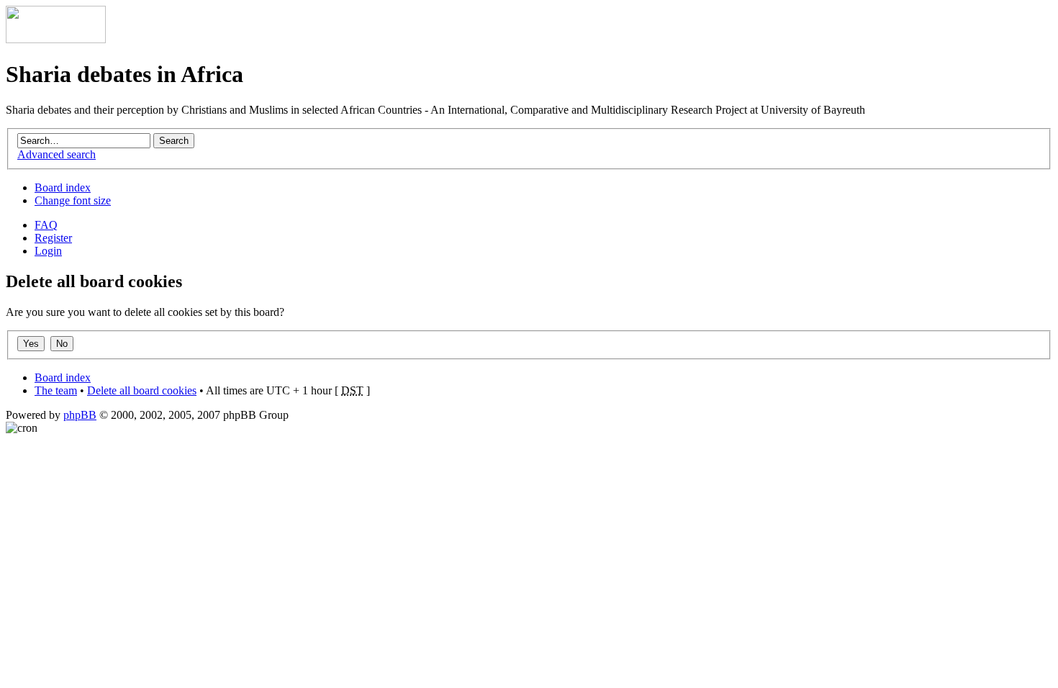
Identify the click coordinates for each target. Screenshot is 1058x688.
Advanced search (56, 154)
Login (48, 251)
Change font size (73, 200)
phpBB (79, 415)
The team (56, 390)
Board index (63, 187)
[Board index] (56, 39)
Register (53, 238)
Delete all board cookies (141, 390)
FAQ (46, 225)
